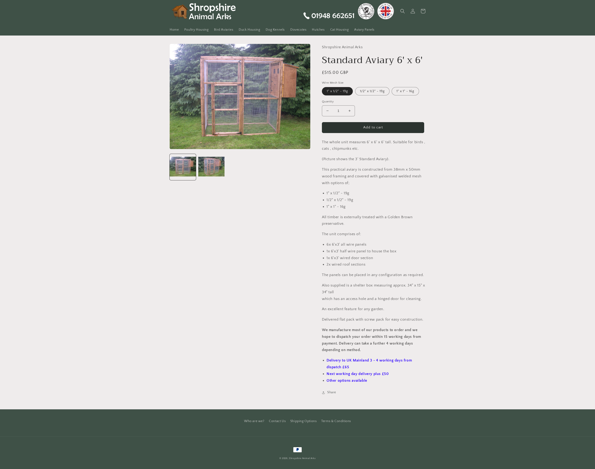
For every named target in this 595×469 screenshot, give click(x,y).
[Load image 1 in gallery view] (183, 167)
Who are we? (254, 421)
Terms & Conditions (336, 421)
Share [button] (331, 392)
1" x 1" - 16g (405, 91)
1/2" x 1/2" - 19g (372, 91)
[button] (402, 11)
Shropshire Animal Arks (302, 458)
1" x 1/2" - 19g (337, 91)
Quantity (328, 101)
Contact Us (277, 421)
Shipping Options (303, 421)
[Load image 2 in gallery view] (211, 167)
